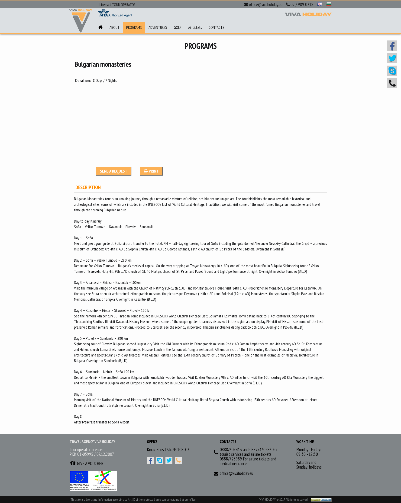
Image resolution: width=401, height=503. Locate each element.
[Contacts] (178, 460)
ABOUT (115, 27)
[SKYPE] (159, 460)
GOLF (177, 27)
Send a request (113, 171)
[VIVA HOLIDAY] (80, 21)
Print (153, 171)
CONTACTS (216, 27)
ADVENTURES (158, 27)
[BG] (329, 4)
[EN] (320, 4)
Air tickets (195, 27)
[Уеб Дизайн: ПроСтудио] (320, 499)
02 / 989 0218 (302, 4)
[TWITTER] (168, 460)
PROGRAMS (134, 27)
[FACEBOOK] (150, 460)
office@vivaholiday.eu (265, 4)
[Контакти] (392, 83)
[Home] (100, 27)
